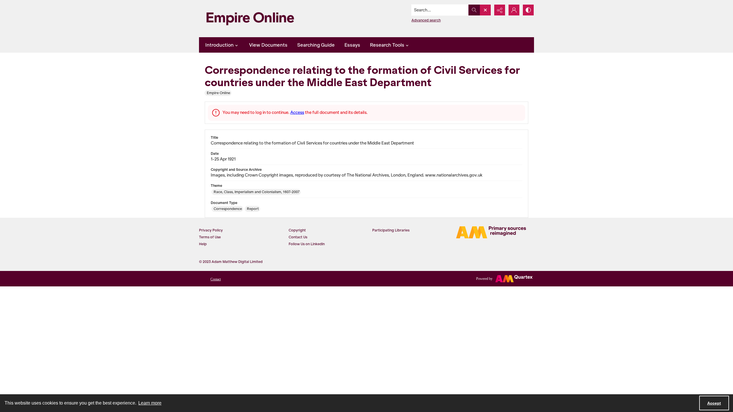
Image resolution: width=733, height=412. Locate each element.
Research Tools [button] (387, 45)
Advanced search (426, 20)
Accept (714, 403)
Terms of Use (210, 237)
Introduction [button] (219, 45)
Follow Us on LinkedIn (307, 244)
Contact (215, 279)
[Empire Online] (250, 19)
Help (203, 244)
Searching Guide (316, 45)
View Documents (268, 45)
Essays (352, 45)
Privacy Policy (211, 230)
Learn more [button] (149, 403)
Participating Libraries (390, 230)
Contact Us (298, 237)
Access (297, 112)
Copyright (297, 230)
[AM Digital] (491, 232)
